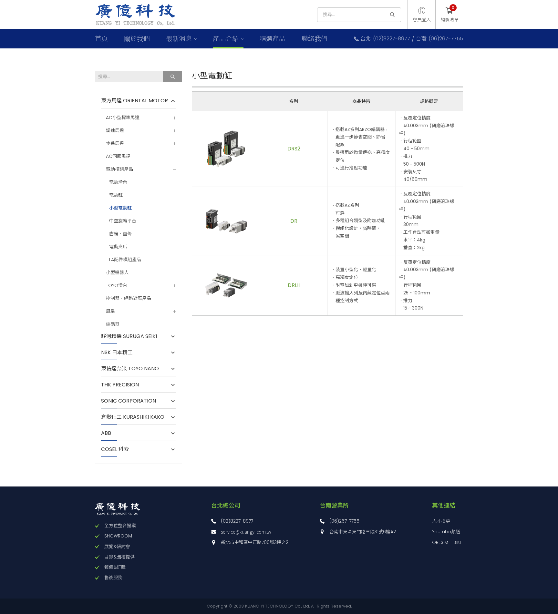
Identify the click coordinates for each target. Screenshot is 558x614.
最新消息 (179, 38)
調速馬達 (115, 130)
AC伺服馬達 (118, 156)
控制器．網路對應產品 (128, 298)
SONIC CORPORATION (128, 401)
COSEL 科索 (115, 449)
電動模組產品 (119, 169)
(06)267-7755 (344, 521)
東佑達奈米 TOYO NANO (130, 368)
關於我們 (137, 38)
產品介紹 (226, 38)
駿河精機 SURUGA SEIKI (129, 336)
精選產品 (272, 38)
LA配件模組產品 (125, 259)
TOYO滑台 (116, 285)
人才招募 (441, 521)
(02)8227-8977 (237, 521)
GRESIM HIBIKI (446, 542)
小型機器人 (117, 272)
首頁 (101, 38)
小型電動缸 (120, 208)
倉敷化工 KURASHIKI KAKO (132, 417)
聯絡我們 (314, 38)
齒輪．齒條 (120, 234)
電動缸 (116, 195)
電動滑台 (118, 182)
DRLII (294, 285)
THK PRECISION (123, 385)
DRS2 (293, 149)
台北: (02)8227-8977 (385, 38)
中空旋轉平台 (122, 221)
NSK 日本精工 (117, 352)
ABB (109, 433)
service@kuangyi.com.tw (246, 531)
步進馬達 (115, 143)
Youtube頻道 (446, 531)
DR (293, 221)
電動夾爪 (118, 247)
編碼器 (112, 324)
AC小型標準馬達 (123, 117)
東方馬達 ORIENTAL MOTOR (134, 100)
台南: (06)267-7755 (439, 38)
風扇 (110, 311)
